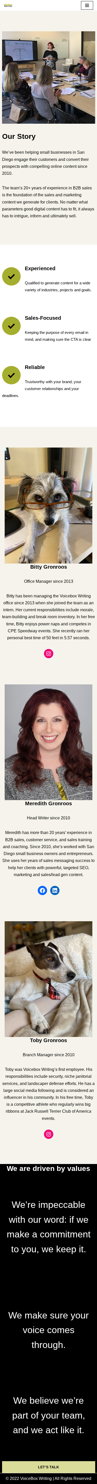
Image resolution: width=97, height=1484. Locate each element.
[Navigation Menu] (87, 5)
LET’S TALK (48, 1467)
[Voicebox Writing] (8, 5)
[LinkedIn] (54, 890)
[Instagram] (48, 653)
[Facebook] (42, 890)
